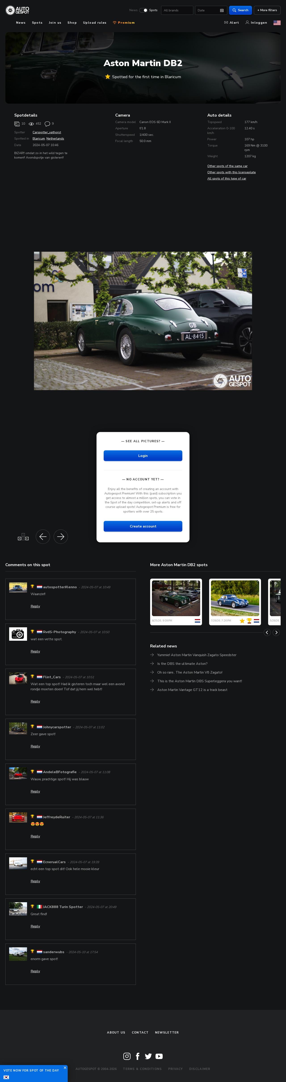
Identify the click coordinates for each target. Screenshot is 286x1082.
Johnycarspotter (57, 727)
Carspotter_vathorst (47, 132)
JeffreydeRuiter (56, 817)
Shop (72, 23)
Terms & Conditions (142, 1069)
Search (243, 10)
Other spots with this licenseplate (231, 172)
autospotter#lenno (60, 587)
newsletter (167, 1033)
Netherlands (55, 138)
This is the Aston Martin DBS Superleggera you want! (199, 681)
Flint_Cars (52, 677)
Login (143, 455)
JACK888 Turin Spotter (63, 907)
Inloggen (259, 23)
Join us (55, 23)
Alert (234, 23)
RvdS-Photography (59, 632)
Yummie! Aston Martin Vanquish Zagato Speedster (196, 655)
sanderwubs (53, 952)
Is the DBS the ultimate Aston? (182, 663)
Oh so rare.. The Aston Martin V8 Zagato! (189, 672)
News (133, 10)
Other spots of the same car (227, 166)
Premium (126, 23)
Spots (153, 10)
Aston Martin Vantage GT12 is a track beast (192, 689)
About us (116, 1033)
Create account (143, 526)
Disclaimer (199, 1069)
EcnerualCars (54, 862)
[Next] (276, 632)
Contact (140, 1033)
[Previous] (267, 632)
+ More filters (267, 10)
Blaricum (39, 138)
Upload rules (95, 23)
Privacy (175, 1069)
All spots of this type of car (226, 178)
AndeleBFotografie (60, 772)
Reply (35, 606)
